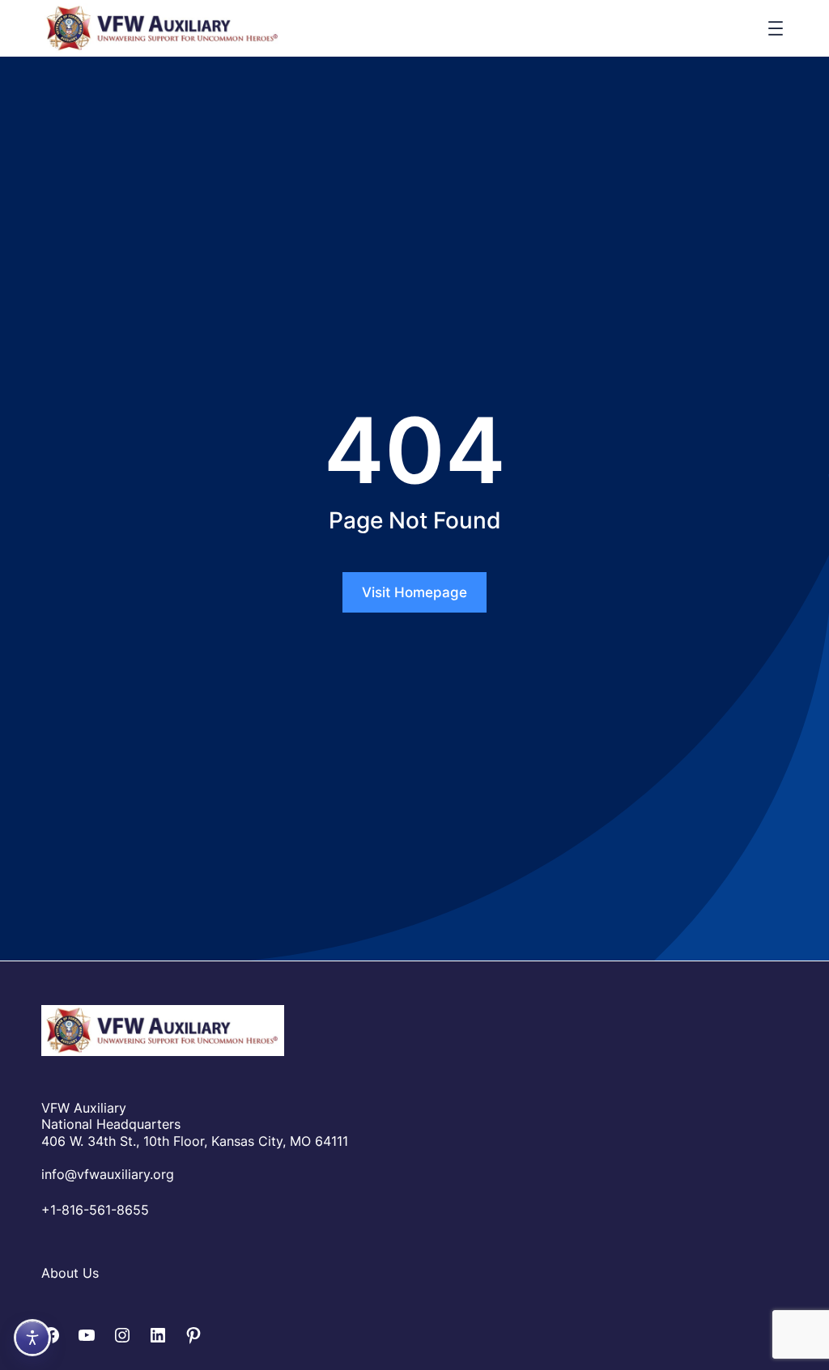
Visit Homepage (414, 592)
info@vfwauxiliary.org (107, 1174)
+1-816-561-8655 (95, 1210)
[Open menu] (775, 28)
